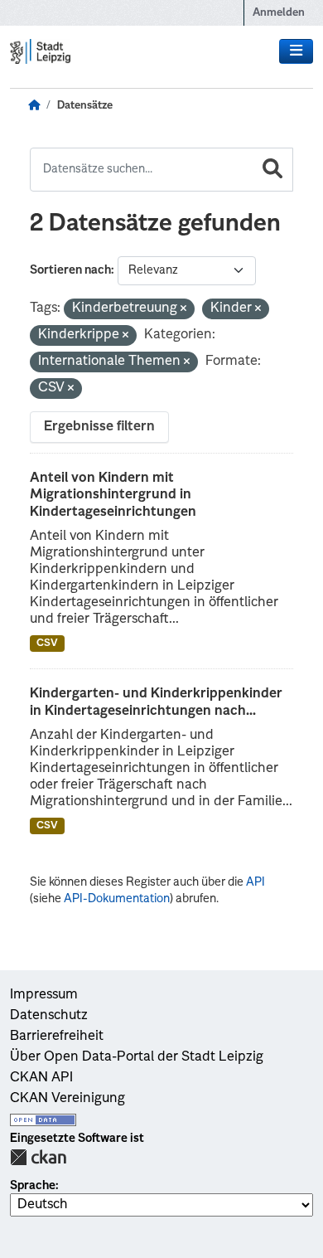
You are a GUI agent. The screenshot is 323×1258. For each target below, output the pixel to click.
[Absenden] (272, 170)
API (255, 882)
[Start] (34, 106)
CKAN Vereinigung (67, 1098)
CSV (47, 643)
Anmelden (279, 12)
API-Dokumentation (117, 899)
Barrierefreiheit (57, 1036)
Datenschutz (49, 1015)
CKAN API (41, 1078)
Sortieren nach (70, 270)
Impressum (44, 995)
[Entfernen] (183, 309)
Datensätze (85, 105)
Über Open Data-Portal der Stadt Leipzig (136, 1057)
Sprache (32, 1186)
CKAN (38, 1157)
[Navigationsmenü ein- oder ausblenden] (296, 51)
